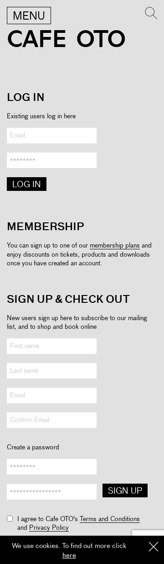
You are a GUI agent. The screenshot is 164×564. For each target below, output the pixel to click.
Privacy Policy (49, 528)
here (69, 555)
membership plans (115, 245)
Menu (29, 16)
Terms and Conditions (110, 519)
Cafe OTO (66, 39)
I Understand (154, 547)
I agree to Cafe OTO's (48, 519)
